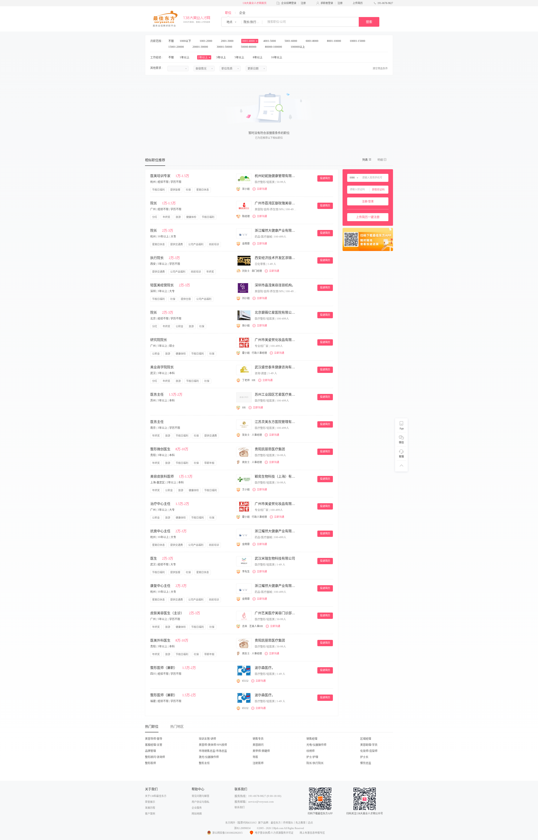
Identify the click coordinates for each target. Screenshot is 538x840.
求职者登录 (326, 3)
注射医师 (258, 763)
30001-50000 (225, 46)
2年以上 (203, 57)
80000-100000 (274, 46)
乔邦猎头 (288, 822)
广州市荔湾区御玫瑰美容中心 (276, 203)
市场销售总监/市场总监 (213, 750)
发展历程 (150, 807)
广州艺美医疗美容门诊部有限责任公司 (276, 613)
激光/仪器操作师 (209, 756)
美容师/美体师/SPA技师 (213, 744)
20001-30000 (201, 46)
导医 (255, 756)
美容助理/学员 (368, 744)
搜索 (369, 22)
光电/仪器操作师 (316, 744)
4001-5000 (270, 40)
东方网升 (230, 822)
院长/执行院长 (315, 763)
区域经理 (365, 738)
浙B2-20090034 (242, 828)
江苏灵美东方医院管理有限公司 (276, 422)
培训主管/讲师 (207, 738)
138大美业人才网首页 (254, 3)
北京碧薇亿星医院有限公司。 (276, 312)
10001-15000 (358, 40)
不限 (171, 40)
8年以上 (258, 57)
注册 (303, 3)
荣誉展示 (150, 801)
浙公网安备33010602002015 (227, 832)
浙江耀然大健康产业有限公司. (276, 230)
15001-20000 (176, 46)
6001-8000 (312, 40)
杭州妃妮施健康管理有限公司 (276, 176)
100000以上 (298, 46)
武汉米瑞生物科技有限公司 (275, 558)
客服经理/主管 (153, 744)
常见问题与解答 (200, 796)
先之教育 (300, 822)
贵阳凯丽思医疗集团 (270, 449)
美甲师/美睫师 (261, 750)
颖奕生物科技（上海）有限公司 (276, 476)
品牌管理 (150, 750)
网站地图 (197, 813)
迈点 (310, 822)
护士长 (364, 756)
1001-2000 (206, 40)
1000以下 (186, 40)
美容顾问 (258, 744)
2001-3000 (227, 40)
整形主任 (204, 763)
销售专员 (258, 738)
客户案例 (150, 813)
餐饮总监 (365, 763)
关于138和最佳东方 (155, 796)
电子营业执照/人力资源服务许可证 (274, 832)
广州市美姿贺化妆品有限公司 (276, 340)
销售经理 (311, 738)
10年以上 (277, 57)
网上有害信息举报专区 (312, 832)
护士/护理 (312, 756)
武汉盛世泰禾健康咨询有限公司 (276, 367)
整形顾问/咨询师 (155, 756)
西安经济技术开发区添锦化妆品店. (276, 258)
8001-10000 (334, 40)
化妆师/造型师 (368, 750)
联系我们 (240, 807)
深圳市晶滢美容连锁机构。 (275, 285)
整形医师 (150, 763)
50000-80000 (249, 46)
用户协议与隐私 (200, 801)
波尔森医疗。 (265, 668)
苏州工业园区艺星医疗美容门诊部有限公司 (276, 394)
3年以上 (221, 57)
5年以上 (240, 57)
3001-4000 (248, 40)
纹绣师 (310, 750)
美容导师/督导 (153, 738)
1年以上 (185, 57)
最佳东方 (276, 822)
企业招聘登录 (288, 3)
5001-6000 (291, 40)
